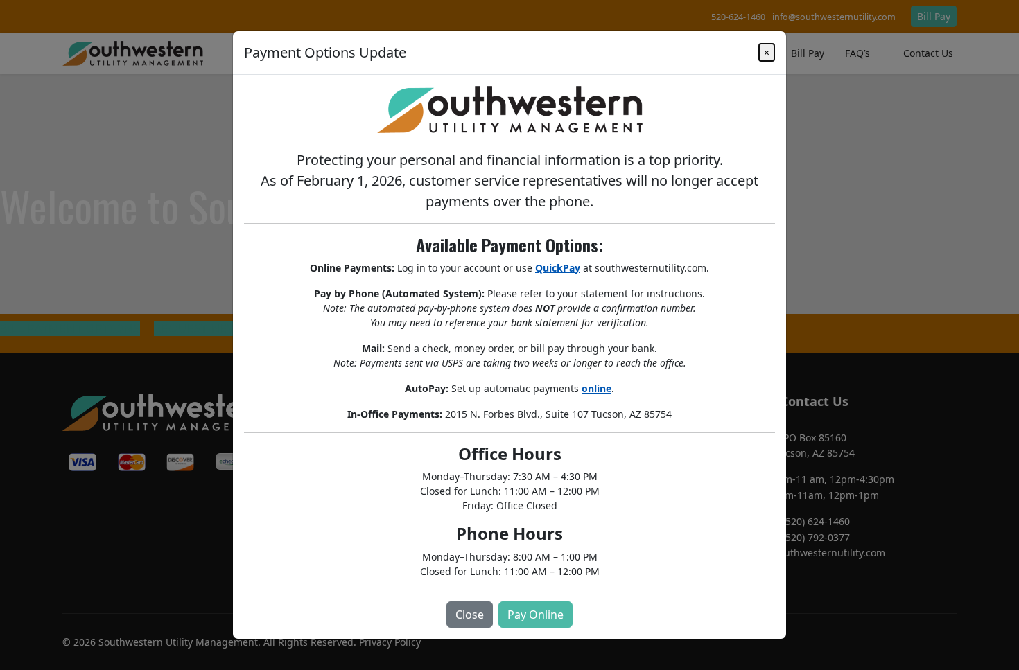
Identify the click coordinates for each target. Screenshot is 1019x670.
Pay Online (535, 614)
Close (469, 614)
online (596, 388)
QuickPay (557, 267)
